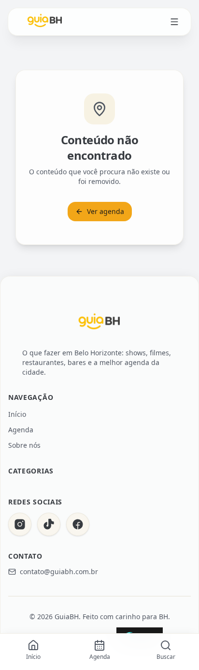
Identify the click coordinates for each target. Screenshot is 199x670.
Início (17, 414)
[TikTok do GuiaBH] (48, 524)
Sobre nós (24, 445)
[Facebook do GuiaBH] (77, 524)
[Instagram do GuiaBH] (19, 524)
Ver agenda (105, 211)
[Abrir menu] (174, 21)
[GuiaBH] (45, 21)
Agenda (20, 429)
